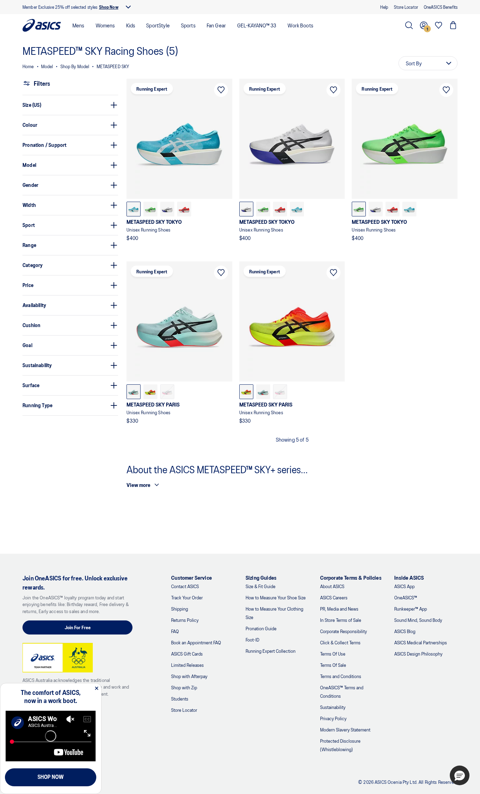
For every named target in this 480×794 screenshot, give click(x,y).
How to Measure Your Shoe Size (276, 597)
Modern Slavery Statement (345, 730)
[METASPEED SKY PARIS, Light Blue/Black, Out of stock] (167, 391)
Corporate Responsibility (343, 631)
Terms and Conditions (340, 676)
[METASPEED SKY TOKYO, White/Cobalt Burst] (167, 209)
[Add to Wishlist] (221, 90)
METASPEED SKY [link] (113, 66)
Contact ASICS (185, 586)
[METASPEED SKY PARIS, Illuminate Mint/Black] (134, 391)
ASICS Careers (334, 597)
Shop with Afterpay (189, 676)
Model (47, 66)
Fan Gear (216, 25)
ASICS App (404, 586)
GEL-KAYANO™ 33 (256, 25)
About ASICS (332, 586)
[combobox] (428, 63)
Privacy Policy (333, 718)
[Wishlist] (439, 25)
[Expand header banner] (128, 7)
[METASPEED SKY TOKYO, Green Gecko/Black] (150, 209)
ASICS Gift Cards (187, 654)
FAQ (175, 631)
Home (28, 66)
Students (179, 699)
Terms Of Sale (333, 665)
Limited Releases (187, 665)
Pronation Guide (261, 628)
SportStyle (158, 25)
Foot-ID (252, 640)
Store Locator (184, 710)
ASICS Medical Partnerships (420, 642)
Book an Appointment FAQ (196, 642)
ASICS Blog (404, 631)
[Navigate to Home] (41, 25)
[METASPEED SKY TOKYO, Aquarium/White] (134, 209)
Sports (188, 25)
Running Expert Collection (271, 651)
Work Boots (300, 25)
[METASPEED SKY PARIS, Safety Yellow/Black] (150, 391)
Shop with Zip (184, 687)
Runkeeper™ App (410, 609)
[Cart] (453, 25)
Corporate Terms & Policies (351, 577)
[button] (459, 775)
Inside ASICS (409, 577)
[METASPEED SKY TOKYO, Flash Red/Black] (184, 209)
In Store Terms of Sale (340, 620)
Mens (78, 25)
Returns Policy (185, 620)
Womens (105, 25)
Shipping (179, 609)
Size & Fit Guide (260, 586)
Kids (130, 25)
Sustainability (332, 707)
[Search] (409, 25)
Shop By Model (75, 66)
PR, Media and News (339, 609)
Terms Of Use (332, 654)
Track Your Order (187, 597)
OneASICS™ (405, 597)
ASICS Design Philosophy (418, 654)
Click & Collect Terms (340, 642)
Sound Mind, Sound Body (418, 620)
